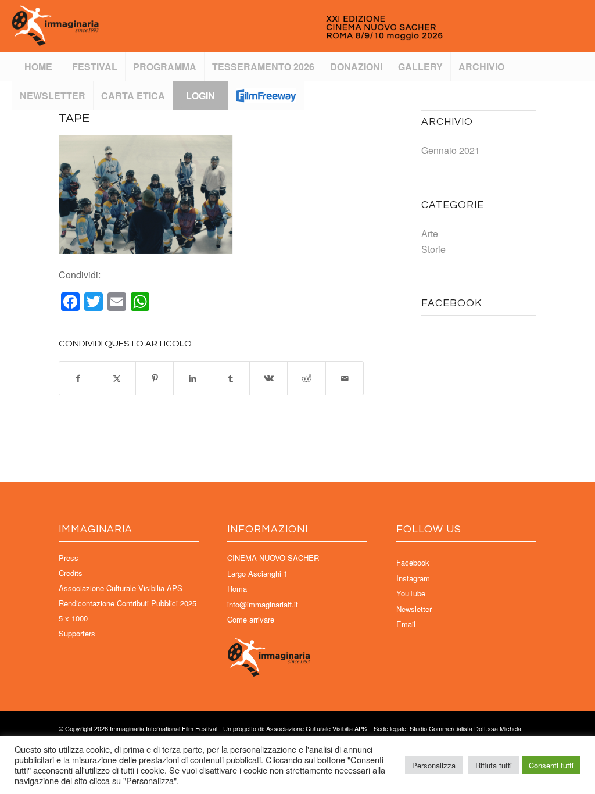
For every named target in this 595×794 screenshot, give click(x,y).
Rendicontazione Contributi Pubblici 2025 (127, 603)
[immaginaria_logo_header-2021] (267, 26)
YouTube (410, 593)
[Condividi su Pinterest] (154, 378)
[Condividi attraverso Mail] (344, 378)
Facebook (412, 562)
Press (68, 557)
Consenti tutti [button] (551, 765)
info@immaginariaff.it (262, 604)
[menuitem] (38, 66)
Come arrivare (250, 619)
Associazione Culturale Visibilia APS (120, 587)
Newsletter (414, 608)
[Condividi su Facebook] (78, 378)
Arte (429, 233)
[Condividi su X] (116, 378)
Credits (71, 572)
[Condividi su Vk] (268, 378)
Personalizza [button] (434, 765)
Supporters (77, 633)
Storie (433, 249)
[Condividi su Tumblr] (230, 378)
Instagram (413, 578)
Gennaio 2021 (450, 150)
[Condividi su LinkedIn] (192, 378)
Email (405, 624)
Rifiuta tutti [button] (493, 765)
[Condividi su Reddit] (306, 378)
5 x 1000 (73, 618)
